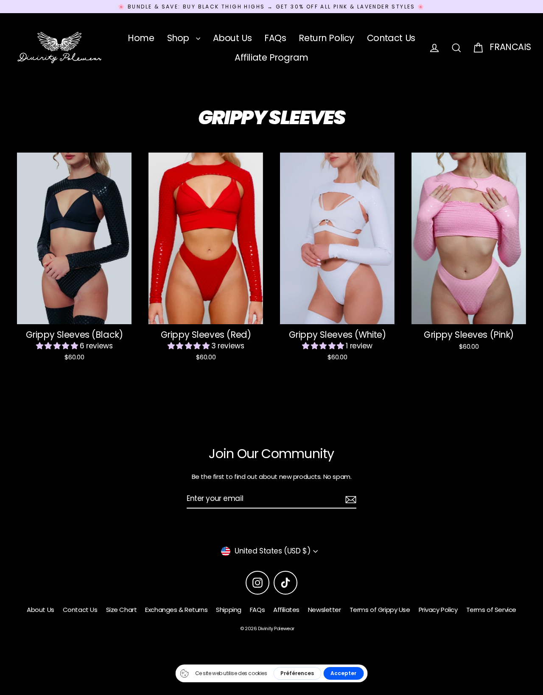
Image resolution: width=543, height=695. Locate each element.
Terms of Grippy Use (380, 609)
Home (141, 38)
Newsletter (324, 609)
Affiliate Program (271, 57)
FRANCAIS (510, 47)
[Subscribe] (349, 499)
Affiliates (286, 609)
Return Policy (326, 38)
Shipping (228, 609)
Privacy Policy (438, 609)
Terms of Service (491, 609)
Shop (179, 38)
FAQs (275, 38)
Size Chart (121, 609)
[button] (58, 346)
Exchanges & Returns (176, 609)
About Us (232, 38)
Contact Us (391, 38)
